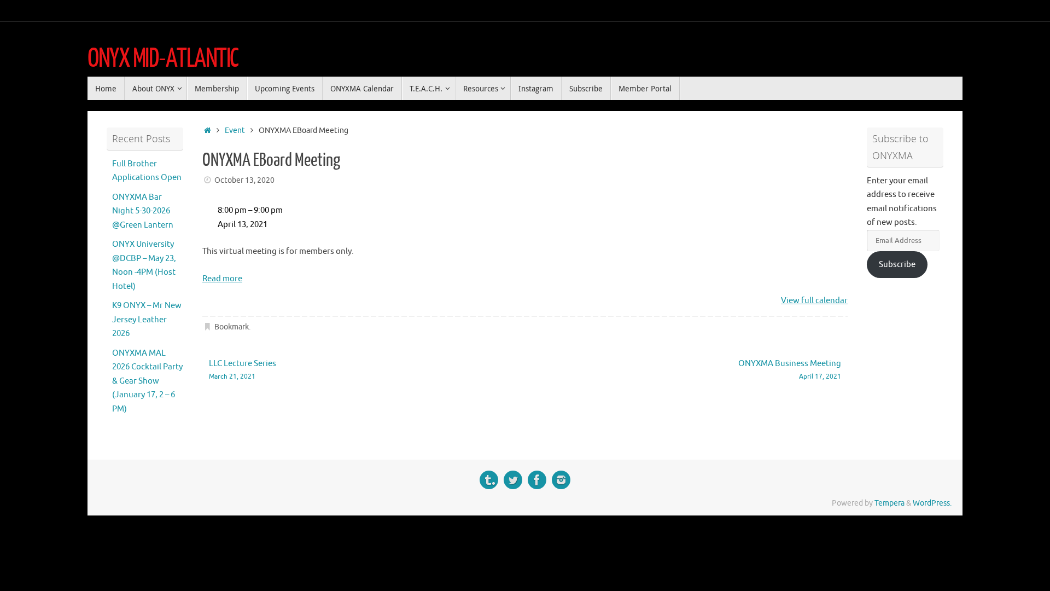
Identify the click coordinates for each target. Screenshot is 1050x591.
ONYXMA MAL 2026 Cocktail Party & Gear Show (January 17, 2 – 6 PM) (147, 381)
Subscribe (897, 264)
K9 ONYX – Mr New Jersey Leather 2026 (147, 319)
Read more (222, 279)
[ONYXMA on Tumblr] (489, 480)
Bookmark (231, 327)
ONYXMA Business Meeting (789, 369)
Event (235, 130)
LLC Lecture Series (242, 369)
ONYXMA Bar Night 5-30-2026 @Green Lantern (142, 211)
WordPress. (932, 503)
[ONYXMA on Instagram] (561, 480)
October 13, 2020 (244, 180)
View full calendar (814, 301)
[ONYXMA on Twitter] (513, 480)
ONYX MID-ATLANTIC (163, 58)
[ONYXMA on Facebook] (537, 480)
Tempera (889, 503)
